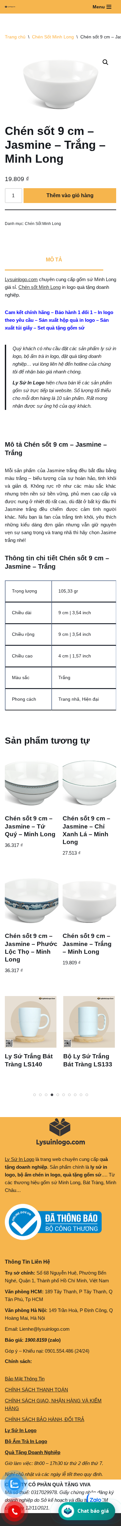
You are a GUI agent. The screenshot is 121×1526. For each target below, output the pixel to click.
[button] (105, 62)
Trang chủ (15, 36)
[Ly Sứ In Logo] (11, 7)
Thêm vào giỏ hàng (70, 195)
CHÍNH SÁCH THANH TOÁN (36, 1389)
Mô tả (54, 259)
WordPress (54, 1519)
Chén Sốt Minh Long (53, 36)
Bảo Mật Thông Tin (25, 1378)
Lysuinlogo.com (21, 279)
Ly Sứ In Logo (19, 1159)
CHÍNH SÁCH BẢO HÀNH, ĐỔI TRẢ (44, 1419)
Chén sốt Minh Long (39, 287)
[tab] (54, 260)
